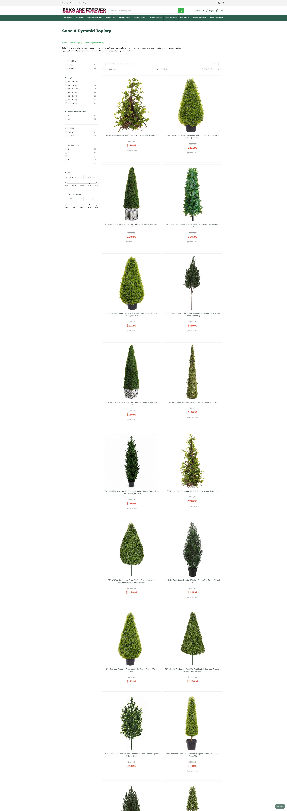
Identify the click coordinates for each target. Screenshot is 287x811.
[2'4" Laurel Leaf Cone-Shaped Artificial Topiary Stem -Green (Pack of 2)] (192, 194)
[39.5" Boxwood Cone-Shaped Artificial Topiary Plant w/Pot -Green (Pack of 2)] (192, 723)
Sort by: (211, 69)
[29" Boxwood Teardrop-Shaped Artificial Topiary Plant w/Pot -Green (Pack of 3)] (131, 282)
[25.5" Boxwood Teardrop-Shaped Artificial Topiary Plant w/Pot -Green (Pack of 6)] (192, 105)
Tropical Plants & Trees (94, 18)
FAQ (79, 3)
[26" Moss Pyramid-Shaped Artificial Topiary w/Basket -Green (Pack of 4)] (131, 194)
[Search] (181, 10)
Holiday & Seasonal (199, 18)
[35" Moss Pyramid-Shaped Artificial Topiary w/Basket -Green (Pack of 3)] (131, 371)
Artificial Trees (110, 18)
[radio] (110, 69)
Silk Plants (79, 18)
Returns (72, 3)
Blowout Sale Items (216, 18)
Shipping (65, 3)
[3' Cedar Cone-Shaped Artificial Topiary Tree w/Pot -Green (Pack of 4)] (192, 549)
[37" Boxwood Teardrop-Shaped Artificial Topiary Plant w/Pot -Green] (131, 638)
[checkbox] (81, 65)
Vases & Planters (171, 18)
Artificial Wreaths (156, 18)
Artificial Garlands (140, 18)
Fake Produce (184, 18)
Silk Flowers (68, 18)
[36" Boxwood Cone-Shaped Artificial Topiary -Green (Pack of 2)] (192, 460)
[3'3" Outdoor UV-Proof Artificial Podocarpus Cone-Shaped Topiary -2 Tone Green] (131, 723)
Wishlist (200, 11)
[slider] (66, 183)
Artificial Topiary (124, 18)
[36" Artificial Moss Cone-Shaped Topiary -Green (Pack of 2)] (192, 371)
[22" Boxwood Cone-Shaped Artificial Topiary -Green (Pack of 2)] (131, 105)
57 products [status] (162, 69)
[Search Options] (218, 64)
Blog (84, 3)
